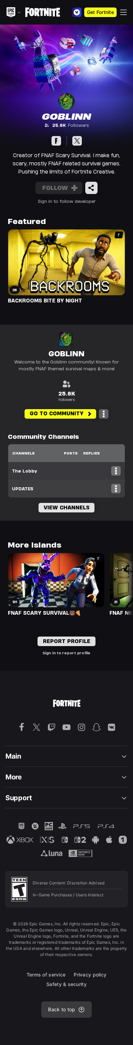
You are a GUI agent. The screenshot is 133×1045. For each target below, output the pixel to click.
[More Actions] (103, 414)
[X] (77, 141)
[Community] (56, 141)
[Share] (91, 188)
